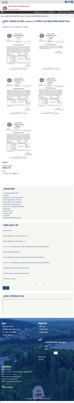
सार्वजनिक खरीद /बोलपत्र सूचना (12, 329)
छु (47, 346)
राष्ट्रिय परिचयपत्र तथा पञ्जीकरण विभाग (12, 202)
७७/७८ (4, 171)
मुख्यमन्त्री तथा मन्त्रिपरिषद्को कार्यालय (12, 218)
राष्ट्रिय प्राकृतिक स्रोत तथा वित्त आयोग (12, 200)
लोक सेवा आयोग (6, 209)
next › (37, 284)
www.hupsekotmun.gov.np (14, 381)
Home (2, 16)
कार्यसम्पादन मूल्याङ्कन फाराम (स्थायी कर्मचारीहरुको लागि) (16, 268)
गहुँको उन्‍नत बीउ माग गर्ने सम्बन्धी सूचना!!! (63, 12)
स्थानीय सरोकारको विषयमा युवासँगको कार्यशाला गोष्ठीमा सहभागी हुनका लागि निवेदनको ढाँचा (23, 257)
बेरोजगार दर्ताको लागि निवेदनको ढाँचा (11, 252)
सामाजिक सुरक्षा (43, 329)
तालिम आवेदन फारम (7, 230)
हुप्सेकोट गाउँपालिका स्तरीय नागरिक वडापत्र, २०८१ (15, 241)
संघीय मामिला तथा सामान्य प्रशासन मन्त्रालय (13, 197)
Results (40, 359)
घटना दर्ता (42, 326)
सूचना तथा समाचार (7, 166)
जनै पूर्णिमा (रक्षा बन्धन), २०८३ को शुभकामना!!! (39, 12)
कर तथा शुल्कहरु (7, 335)
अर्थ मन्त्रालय (6, 215)
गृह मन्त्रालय (6, 195)
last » (45, 284)
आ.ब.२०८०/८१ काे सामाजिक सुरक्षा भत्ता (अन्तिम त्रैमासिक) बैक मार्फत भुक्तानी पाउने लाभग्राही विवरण (26, 246)
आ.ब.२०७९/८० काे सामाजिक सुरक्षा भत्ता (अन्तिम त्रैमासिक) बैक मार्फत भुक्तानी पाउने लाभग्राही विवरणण (26, 262)
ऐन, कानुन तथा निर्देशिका (10, 332)
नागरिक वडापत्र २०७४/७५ (9, 279)
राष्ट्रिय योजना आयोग (8, 211)
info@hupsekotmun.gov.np (10, 379)
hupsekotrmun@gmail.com (13, 376)
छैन (47, 349)
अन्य (6, 288)
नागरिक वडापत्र (43, 332)
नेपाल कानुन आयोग (7, 213)
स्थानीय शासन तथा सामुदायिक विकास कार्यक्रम (13, 206)
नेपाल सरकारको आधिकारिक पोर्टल (10, 193)
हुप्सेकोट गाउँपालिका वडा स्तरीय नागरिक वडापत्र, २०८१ (16, 236)
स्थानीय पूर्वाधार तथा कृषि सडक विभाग (11, 204)
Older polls (42, 357)
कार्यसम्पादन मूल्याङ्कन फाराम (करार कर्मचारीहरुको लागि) (16, 273)
